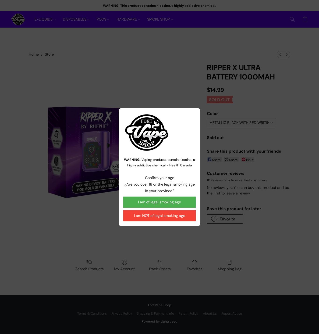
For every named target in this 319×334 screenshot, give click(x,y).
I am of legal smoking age (159, 202)
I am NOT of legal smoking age (159, 215)
